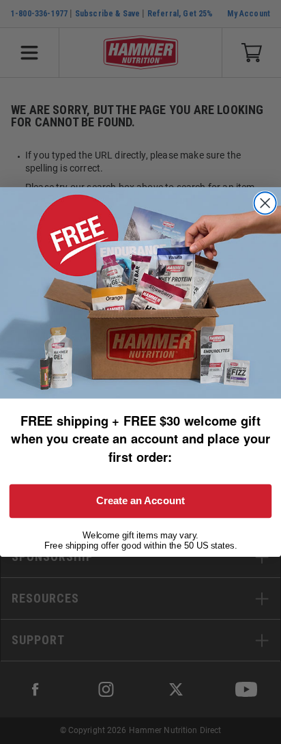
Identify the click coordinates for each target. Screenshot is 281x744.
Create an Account (140, 500)
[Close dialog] (265, 204)
